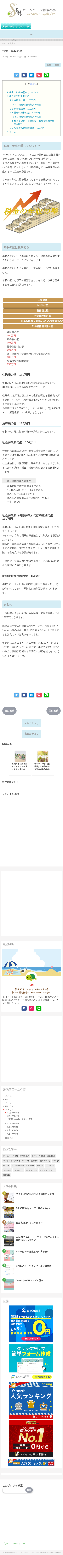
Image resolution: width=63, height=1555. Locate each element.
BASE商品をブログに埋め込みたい (33, 1208)
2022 (7, 1103)
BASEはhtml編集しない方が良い (33, 1251)
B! (31, 75)
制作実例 (43, 1161)
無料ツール (36, 1156)
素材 (5, 1175)
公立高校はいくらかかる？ (29, 1222)
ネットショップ (9, 1161)
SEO (24, 1161)
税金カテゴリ (31, 733)
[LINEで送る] (46, 75)
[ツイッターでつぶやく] (16, 75)
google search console (22, 1165)
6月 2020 (11, 1130)
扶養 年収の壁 (13, 1116)
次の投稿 (9, 710)
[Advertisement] (31, 903)
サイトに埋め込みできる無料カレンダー (36, 1194)
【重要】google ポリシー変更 (19, 1119)
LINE (54, 1161)
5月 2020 (11, 1134)
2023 (7, 1099)
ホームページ (8, 1156)
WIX (5, 1165)
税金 (57, 65)
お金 (49, 65)
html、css (30, 1170)
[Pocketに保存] (39, 75)
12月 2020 (11, 1113)
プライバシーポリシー (13, 1543)
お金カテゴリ (31, 723)
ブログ (48, 1165)
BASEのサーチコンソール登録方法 (33, 1266)
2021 (7, 1106)
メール (6, 1170)
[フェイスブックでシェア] (24, 75)
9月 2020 (11, 1127)
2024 (7, 1096)
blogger (17, 1170)
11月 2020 (11, 1123)
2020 (7, 1110)
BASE (22, 1156)
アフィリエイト (46, 1170)
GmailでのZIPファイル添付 (30, 1280)
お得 (33, 1161)
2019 (7, 1138)
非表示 (33, 84)
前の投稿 (53, 710)
